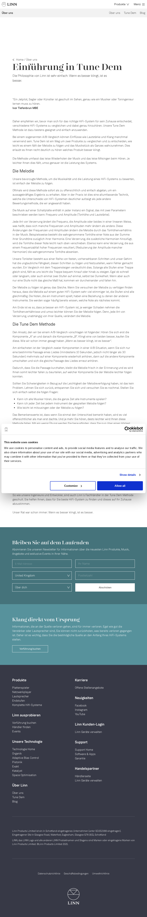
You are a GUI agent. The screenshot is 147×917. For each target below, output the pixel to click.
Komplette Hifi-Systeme (27, 705)
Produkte (119, 4)
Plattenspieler (20, 687)
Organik (17, 753)
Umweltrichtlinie (100, 873)
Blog (142, 13)
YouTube (80, 714)
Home (19, 59)
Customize (71, 485)
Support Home (84, 749)
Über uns (114, 13)
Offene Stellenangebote (89, 687)
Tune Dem (130, 13)
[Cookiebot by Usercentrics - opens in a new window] (127, 429)
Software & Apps (85, 754)
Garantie (80, 758)
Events (16, 731)
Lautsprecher (20, 696)
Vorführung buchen (30, 648)
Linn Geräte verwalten (88, 732)
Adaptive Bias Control (25, 757)
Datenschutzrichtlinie (49, 873)
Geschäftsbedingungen (76, 873)
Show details (128, 474)
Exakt (15, 766)
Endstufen (18, 700)
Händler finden (21, 727)
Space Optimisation (24, 775)
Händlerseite (83, 776)
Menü (137, 4)
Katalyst (17, 770)
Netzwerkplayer (21, 692)
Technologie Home (23, 749)
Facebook (81, 705)
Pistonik (17, 762)
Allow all (120, 485)
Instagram (81, 709)
